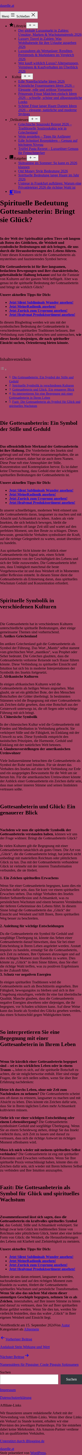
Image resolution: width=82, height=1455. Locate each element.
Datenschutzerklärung (15, 1398)
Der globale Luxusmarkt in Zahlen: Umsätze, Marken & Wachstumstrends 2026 (50, 32)
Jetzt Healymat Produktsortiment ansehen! (42, 315)
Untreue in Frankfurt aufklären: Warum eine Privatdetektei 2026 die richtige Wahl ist (49, 185)
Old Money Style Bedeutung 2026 (43, 171)
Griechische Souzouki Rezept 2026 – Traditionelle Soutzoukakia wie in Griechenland (45, 128)
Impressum (8, 1390)
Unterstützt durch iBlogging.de (22, 1441)
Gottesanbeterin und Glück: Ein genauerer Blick (43, 389)
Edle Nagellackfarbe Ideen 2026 (41, 81)
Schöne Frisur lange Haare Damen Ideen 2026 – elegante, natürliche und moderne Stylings (47, 110)
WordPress (38, 1453)
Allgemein (31, 1329)
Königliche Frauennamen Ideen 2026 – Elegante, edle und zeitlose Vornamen (46, 87)
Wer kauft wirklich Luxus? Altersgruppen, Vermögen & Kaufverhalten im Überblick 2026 (48, 67)
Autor (65, 1325)
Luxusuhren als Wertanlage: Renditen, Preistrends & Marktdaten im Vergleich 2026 (46, 55)
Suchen (5, 1372)
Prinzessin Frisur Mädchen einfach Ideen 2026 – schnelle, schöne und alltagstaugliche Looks (50, 98)
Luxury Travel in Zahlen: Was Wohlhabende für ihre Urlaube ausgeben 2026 (47, 43)
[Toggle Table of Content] (3, 369)
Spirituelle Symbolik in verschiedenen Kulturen (43, 385)
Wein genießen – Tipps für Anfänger (44, 136)
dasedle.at (7, 5)
